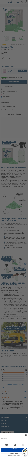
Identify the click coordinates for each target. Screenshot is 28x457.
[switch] (25, 455)
